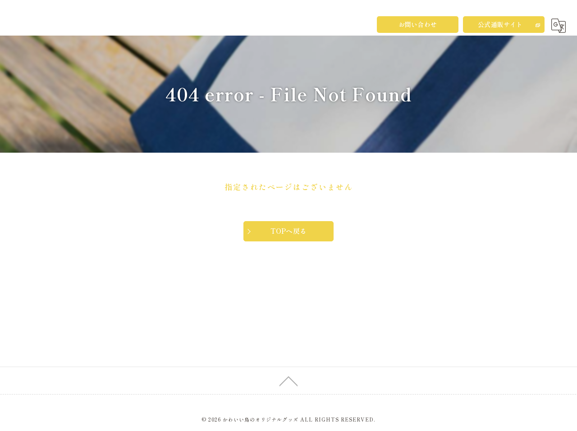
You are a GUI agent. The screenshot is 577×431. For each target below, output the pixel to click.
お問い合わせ (417, 24)
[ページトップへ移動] (288, 381)
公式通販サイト (500, 24)
